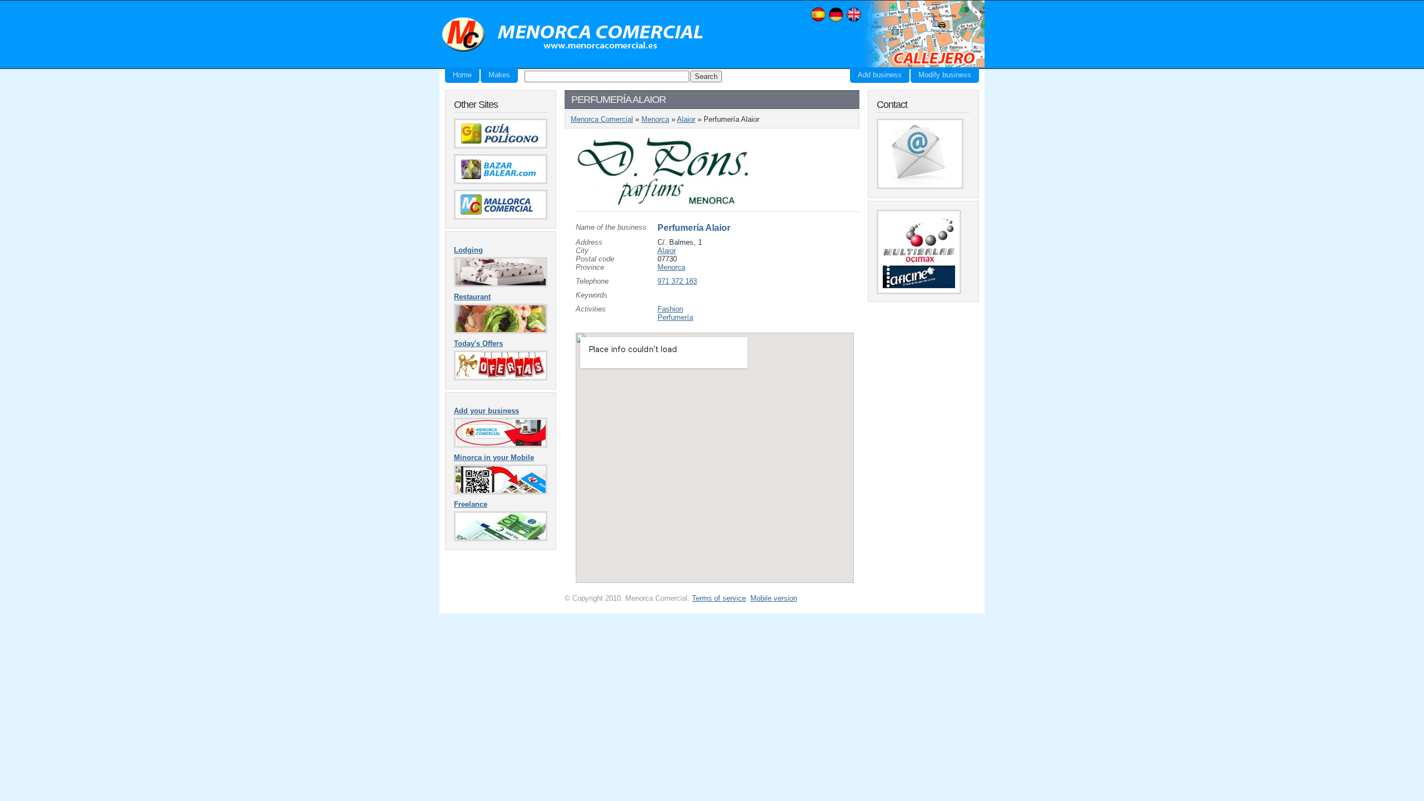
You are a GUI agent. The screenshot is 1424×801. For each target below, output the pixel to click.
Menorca (655, 119)
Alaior (686, 119)
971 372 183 (677, 281)
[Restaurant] (500, 331)
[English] (854, 20)
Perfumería (675, 317)
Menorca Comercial (572, 35)
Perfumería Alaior (693, 228)
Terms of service (719, 598)
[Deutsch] (836, 20)
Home (462, 75)
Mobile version (773, 598)
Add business (880, 75)
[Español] (818, 20)
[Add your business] (500, 445)
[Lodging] (500, 284)
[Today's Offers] (500, 378)
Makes (499, 75)
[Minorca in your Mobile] (500, 492)
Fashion (670, 309)
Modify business (944, 75)
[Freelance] (500, 539)
